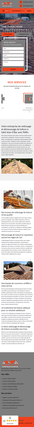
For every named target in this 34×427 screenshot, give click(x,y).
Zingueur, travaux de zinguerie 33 (11, 397)
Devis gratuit (8, 34)
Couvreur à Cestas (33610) (9, 381)
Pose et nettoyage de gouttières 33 (11, 403)
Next (31, 99)
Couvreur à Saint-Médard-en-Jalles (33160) (13, 384)
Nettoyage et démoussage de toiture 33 (12, 400)
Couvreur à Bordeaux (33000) (10, 386)
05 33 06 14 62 (28, 6)
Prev (3, 99)
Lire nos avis (10, 423)
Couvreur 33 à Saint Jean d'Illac (10, 389)
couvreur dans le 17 (15, 368)
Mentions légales (19, 423)
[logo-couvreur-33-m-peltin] (6, 4)
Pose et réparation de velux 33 (10, 408)
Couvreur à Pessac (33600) (9, 378)
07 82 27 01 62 (28, 2)
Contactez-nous (24, 34)
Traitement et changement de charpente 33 (13, 405)
